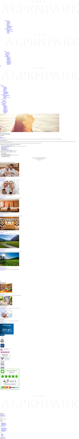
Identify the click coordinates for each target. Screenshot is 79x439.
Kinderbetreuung (5, 107)
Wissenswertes (5, 87)
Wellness (2, 99)
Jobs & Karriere (2, 436)
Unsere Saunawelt (4, 101)
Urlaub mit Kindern (6, 109)
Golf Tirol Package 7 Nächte (3, 268)
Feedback (2, 434)
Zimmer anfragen (1, 137)
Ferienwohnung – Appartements (7, 97)
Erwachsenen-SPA (4, 100)
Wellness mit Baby (2, 321)
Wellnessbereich (7, 147)
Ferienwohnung (6, 150)
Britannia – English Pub (3, 429)
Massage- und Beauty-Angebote (4, 148)
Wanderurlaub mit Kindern (2, 308)
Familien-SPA (5, 105)
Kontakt (2, 433)
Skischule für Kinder (6, 111)
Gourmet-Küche (4, 103)
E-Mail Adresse (1, 419)
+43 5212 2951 (1, 414)
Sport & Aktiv (3, 90)
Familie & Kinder (3, 104)
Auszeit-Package (2, 232)
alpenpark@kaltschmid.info (2, 415)
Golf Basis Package (2, 250)
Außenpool (10, 146)
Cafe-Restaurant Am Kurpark (4, 428)
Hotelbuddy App (5, 88)
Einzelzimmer (5, 96)
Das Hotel (2, 86)
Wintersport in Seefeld (6, 93)
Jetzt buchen (3, 85)
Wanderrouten (5, 91)
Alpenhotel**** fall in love (4, 424)
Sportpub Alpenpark (3, 431)
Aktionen (5, 98)
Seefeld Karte (5, 112)
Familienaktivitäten (4, 110)
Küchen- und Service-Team (8, 145)
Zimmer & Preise (3, 94)
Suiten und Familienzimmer (6, 95)
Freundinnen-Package (2, 198)
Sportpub (4, 108)
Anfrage (1, 85)
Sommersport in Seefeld (6, 92)
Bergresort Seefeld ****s (3, 423)
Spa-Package (1, 214)
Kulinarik (2, 102)
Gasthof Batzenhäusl (3, 425)
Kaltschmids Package (2, 180)
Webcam (4, 89)
